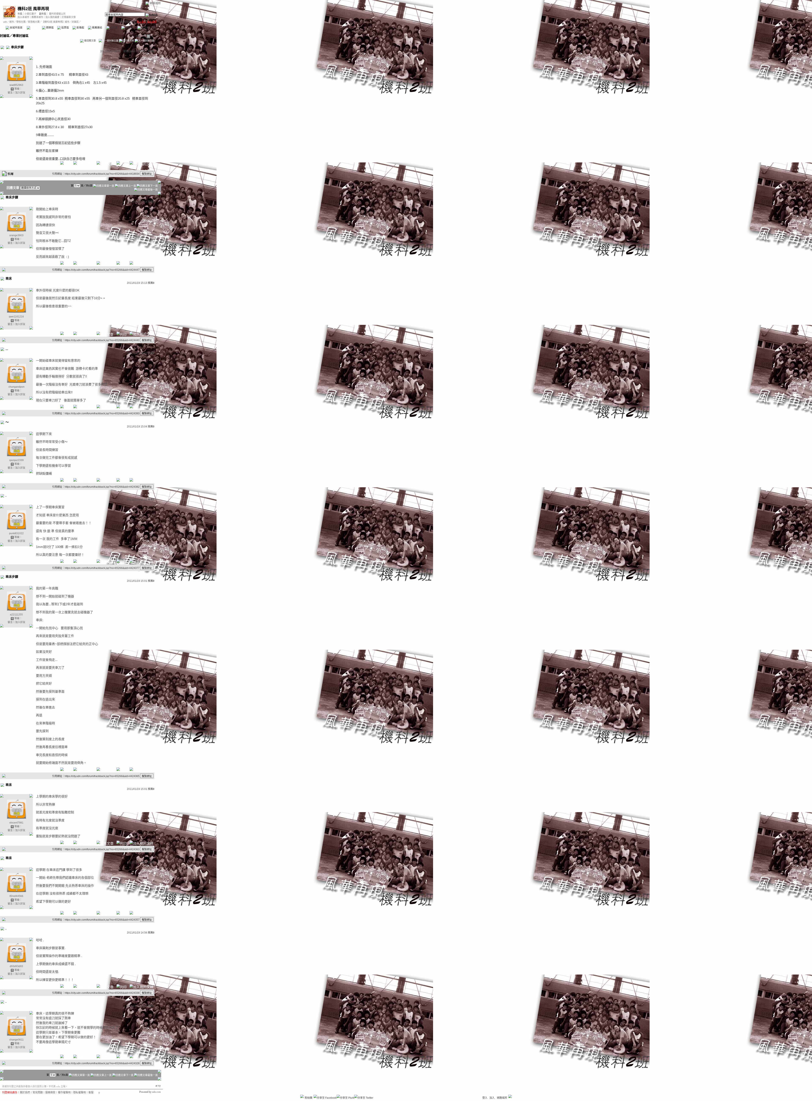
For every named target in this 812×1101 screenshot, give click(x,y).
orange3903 (16, 235)
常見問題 (38, 1092)
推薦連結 (96, 27)
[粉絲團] (302, 1096)
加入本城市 (23, 17)
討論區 (34, 27)
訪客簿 (129, 27)
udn (5, 22)
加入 (492, 1097)
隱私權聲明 (79, 1092)
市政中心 (148, 27)
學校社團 (21, 22)
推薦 (151, 51)
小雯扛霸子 (30, 13)
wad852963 (16, 85)
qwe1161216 (16, 316)
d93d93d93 (16, 966)
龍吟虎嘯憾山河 (57, 13)
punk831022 (16, 533)
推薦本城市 (37, 17)
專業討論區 (21, 35)
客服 (90, 1092)
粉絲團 (308, 1097)
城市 (11, 22)
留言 (10, 92)
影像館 (80, 27)
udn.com (156, 1091)
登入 (484, 1097)
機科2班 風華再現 (33, 9)
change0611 (16, 1039)
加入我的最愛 (52, 17)
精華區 (49, 27)
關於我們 (25, 1092)
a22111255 (16, 614)
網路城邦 (155, 3)
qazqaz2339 (16, 460)
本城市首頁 (15, 27)
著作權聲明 (64, 1092)
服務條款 (50, 1092)
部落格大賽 (34, 22)
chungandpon (16, 386)
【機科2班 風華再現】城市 (55, 22)
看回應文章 (90, 40)
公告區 (114, 27)
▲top (158, 1085)
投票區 (65, 27)
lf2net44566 (16, 896)
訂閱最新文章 (69, 17)
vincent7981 (16, 822)
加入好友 (20, 92)
